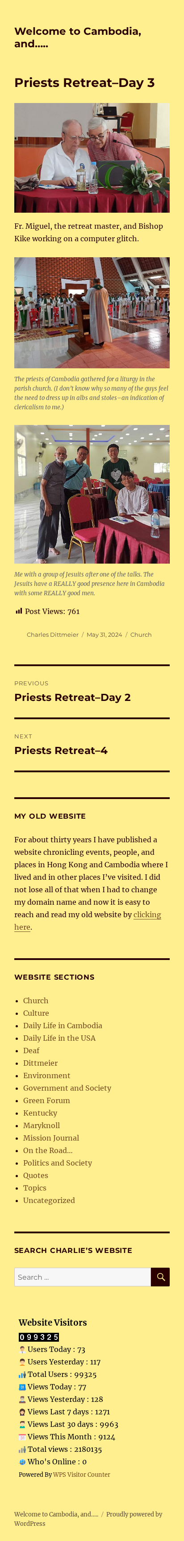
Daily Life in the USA (59, 1038)
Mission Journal (51, 1137)
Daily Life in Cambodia (62, 1025)
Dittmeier (40, 1063)
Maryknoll (41, 1125)
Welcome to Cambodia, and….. (56, 1514)
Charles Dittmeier (53, 634)
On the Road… (48, 1150)
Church (141, 634)
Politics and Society (57, 1162)
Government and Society (67, 1088)
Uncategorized (49, 1200)
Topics (34, 1187)
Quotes (35, 1175)
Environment (47, 1075)
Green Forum (46, 1100)
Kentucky (40, 1112)
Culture (36, 1013)
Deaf (31, 1050)
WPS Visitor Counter (81, 1474)
